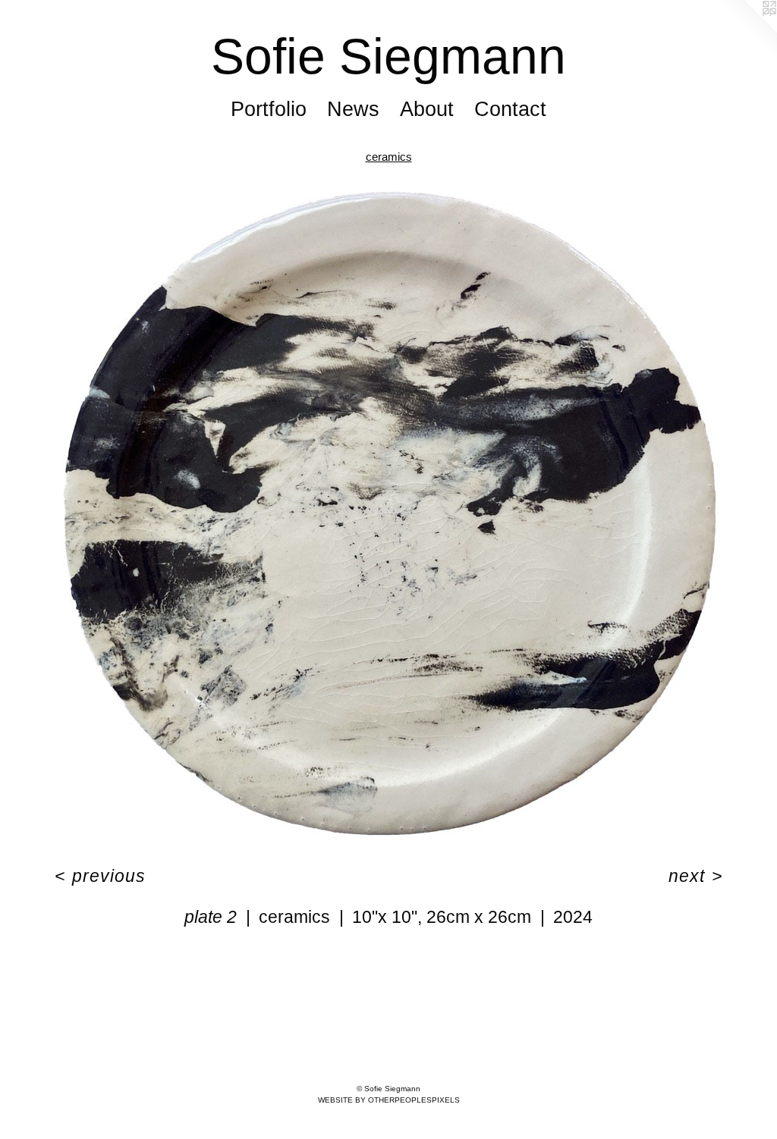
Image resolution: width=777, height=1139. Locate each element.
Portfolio (269, 109)
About (427, 109)
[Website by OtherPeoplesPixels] (746, 30)
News (353, 109)
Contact (510, 109)
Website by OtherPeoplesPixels (389, 1100)
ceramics (389, 156)
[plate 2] (389, 513)
